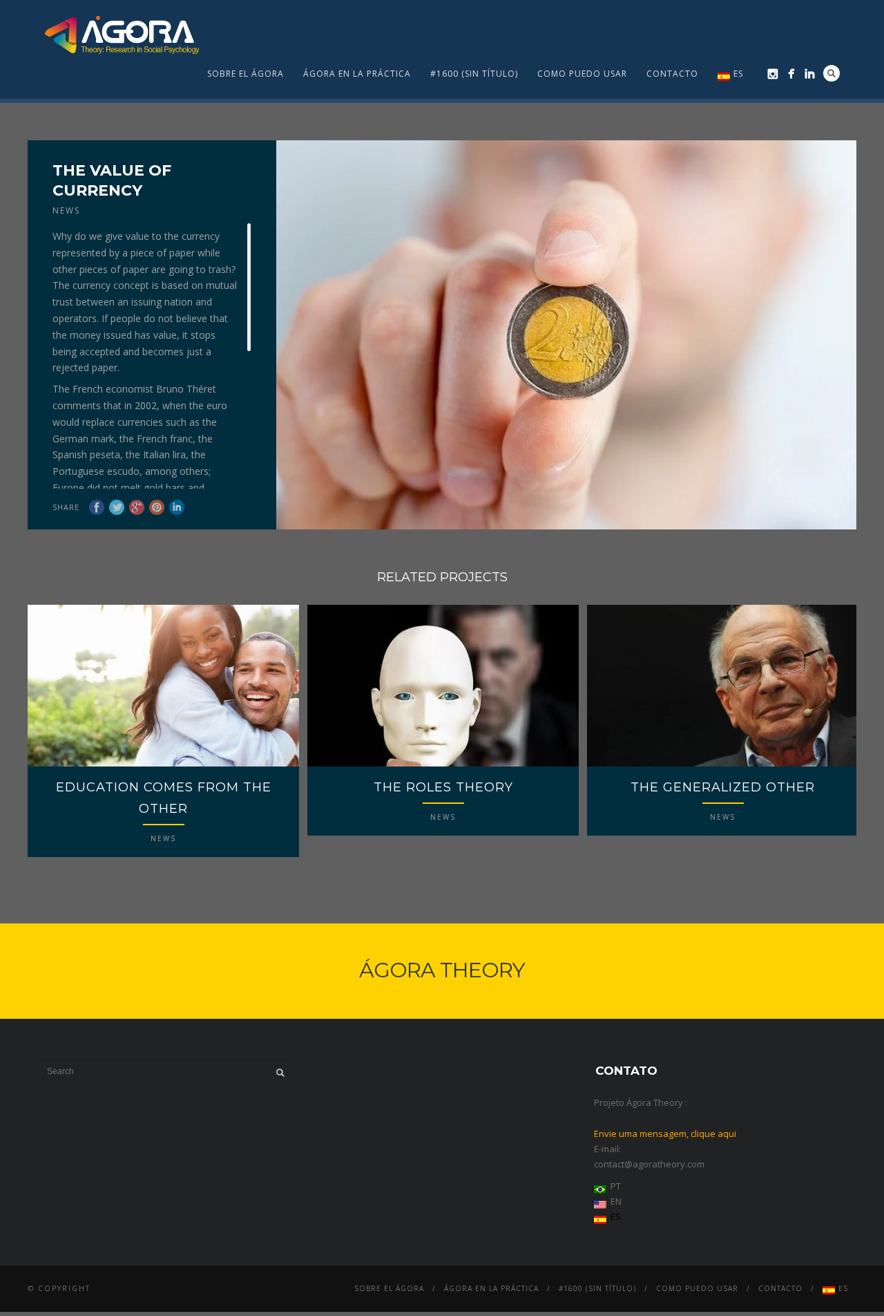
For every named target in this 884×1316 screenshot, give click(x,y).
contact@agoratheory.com (649, 1164)
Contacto (672, 73)
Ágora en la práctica (357, 73)
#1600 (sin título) (474, 73)
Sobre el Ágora (245, 73)
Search (831, 73)
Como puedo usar (582, 73)
